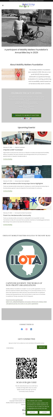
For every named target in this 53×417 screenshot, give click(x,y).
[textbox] (20, 347)
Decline (32, 412)
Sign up (42, 347)
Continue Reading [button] (7, 159)
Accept (44, 412)
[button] (5, 5)
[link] (26, 5)
